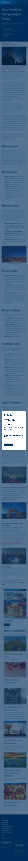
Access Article (8, 444)
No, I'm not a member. (11, 441)
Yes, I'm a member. (10, 438)
